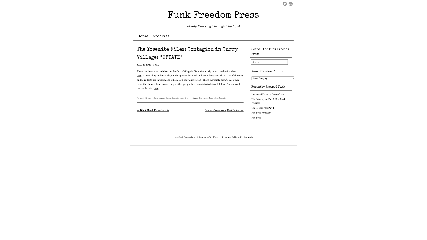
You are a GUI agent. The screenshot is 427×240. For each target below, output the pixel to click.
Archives (160, 36)
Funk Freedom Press (213, 15)
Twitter (285, 4)
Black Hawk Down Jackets (153, 110)
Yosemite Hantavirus (180, 98)
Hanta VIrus (213, 98)
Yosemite (222, 98)
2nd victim (203, 98)
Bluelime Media (246, 137)
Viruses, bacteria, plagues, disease (158, 98)
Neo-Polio (256, 117)
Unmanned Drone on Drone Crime (268, 94)
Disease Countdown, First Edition (224, 110)
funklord (156, 65)
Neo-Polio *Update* (261, 112)
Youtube (291, 4)
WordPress (213, 137)
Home (142, 36)
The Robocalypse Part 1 (263, 107)
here (139, 75)
